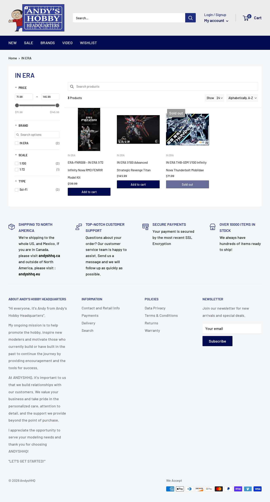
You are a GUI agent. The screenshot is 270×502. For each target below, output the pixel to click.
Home (12, 58)
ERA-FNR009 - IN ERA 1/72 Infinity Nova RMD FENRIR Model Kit (85, 170)
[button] (242, 98)
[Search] (190, 17)
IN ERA (26, 58)
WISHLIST (88, 42)
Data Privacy (155, 308)
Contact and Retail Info (101, 308)
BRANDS (47, 42)
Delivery (88, 323)
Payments (90, 315)
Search (87, 330)
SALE (28, 42)
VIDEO (67, 42)
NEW (12, 42)
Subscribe (217, 341)
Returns (151, 323)
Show (210, 98)
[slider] (17, 105)
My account (214, 20)
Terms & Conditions (161, 315)
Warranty (152, 330)
